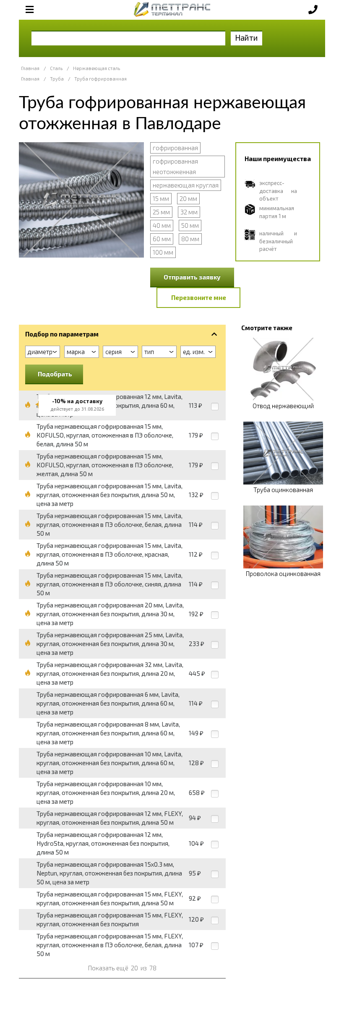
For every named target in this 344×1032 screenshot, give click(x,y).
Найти (246, 37)
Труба (57, 78)
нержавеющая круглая (186, 185)
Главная (30, 68)
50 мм (190, 225)
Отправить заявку (192, 277)
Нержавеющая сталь (96, 68)
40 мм (162, 225)
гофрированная (175, 147)
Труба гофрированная (100, 78)
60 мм (162, 238)
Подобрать (55, 374)
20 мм (188, 198)
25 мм (161, 212)
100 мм (163, 252)
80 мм (190, 238)
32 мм (189, 212)
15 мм (161, 198)
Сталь (56, 68)
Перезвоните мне (198, 297)
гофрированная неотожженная (175, 166)
